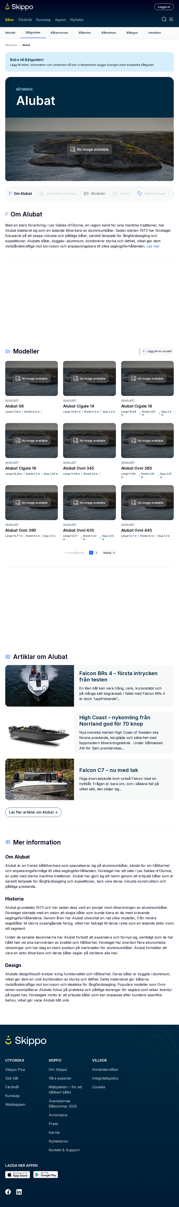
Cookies (98, 1087)
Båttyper (132, 32)
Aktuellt (10, 32)
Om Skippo (58, 1069)
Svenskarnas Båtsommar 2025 (63, 1103)
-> (109, 552)
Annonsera (58, 1115)
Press (53, 1124)
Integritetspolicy (105, 1078)
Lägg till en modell (159, 351)
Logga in (164, 7)
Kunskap (43, 19)
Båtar (9, 19)
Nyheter (77, 19)
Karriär (54, 1132)
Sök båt (11, 1078)
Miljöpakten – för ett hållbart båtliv (65, 1089)
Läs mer (153, 246)
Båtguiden (33, 32)
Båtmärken (109, 32)
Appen (60, 19)
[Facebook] (8, 1192)
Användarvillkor (105, 1069)
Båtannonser (59, 32)
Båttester (85, 32)
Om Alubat (23, 193)
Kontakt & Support (64, 1150)
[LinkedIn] (19, 1192)
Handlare (154, 32)
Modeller (98, 193)
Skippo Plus (15, 1069)
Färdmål (25, 19)
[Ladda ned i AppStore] (17, 1174)
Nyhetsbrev (58, 1141)
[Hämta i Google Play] (45, 1174)
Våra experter (60, 1078)
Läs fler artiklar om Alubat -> (33, 812)
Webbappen (15, 1104)
